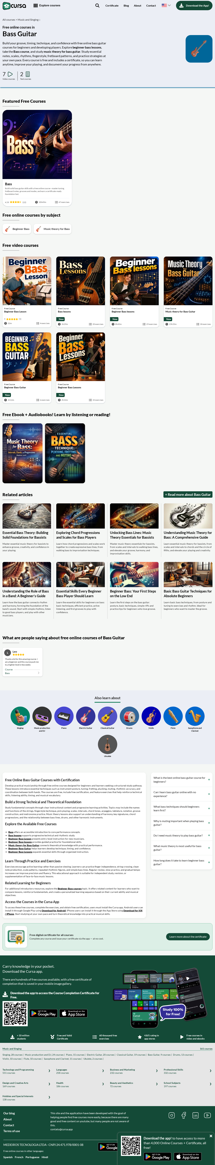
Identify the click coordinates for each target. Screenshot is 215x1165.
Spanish (8, 1157)
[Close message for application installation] (211, 1134)
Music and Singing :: (29, 19)
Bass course (21, 51)
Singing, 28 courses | (13, 1054)
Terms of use (11, 1131)
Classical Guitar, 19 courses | (131, 1054)
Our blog (9, 1113)
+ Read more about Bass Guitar (188, 494)
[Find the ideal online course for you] (97, 5)
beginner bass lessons (87, 47)
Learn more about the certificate (187, 936)
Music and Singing (107, 1048)
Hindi (45, 1157)
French (19, 1157)
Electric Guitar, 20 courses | (101, 1054)
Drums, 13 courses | (183, 1054)
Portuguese (32, 1157)
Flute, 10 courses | (33, 1058)
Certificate (112, 5)
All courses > (10, 19)
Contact (151, 5)
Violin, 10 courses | (12, 1058)
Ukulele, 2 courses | (93, 1058)
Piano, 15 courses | (75, 1054)
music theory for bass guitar (62, 51)
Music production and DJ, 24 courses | (45, 1054)
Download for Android (54, 910)
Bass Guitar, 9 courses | (160, 1054)
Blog (126, 5)
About (137, 5)
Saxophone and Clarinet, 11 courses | (63, 1058)
